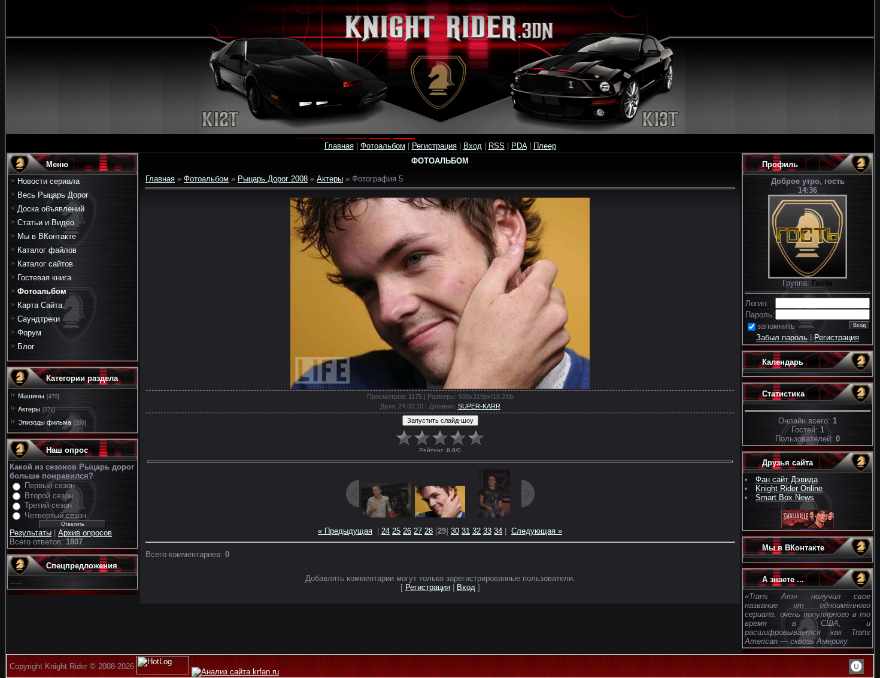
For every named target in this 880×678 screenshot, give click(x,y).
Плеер (544, 145)
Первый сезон (50, 485)
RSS (496, 145)
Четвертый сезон (55, 515)
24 (385, 530)
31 (466, 530)
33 (487, 530)
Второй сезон (49, 495)
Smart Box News (784, 497)
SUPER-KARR (479, 406)
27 (418, 530)
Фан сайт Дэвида (786, 479)
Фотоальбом (382, 145)
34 (498, 530)
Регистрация (434, 145)
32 (476, 530)
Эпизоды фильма (44, 422)
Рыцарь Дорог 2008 (273, 178)
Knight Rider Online (789, 488)
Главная (339, 145)
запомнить (776, 326)
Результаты (30, 532)
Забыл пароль (782, 337)
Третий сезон (48, 505)
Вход (472, 145)
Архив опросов (85, 532)
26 (407, 530)
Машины (31, 395)
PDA (519, 145)
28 (428, 530)
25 (396, 530)
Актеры (29, 409)
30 (455, 530)
